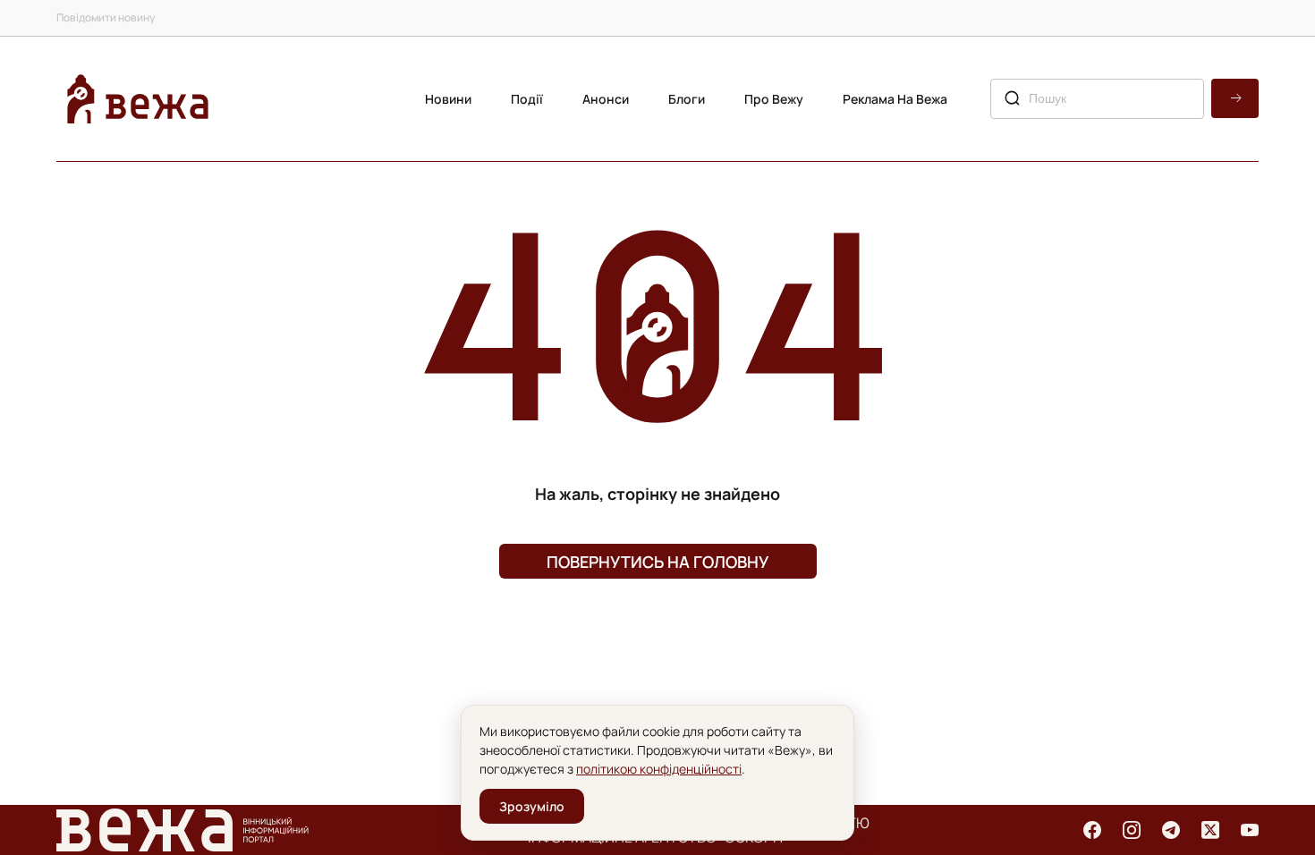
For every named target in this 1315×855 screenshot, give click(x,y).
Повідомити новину (105, 17)
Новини (448, 98)
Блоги (686, 98)
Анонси (605, 98)
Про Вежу (773, 98)
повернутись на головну (657, 561)
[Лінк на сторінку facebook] (1092, 830)
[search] (1235, 98)
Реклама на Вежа (895, 98)
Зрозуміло (531, 806)
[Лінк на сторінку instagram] (1132, 830)
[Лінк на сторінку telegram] (1171, 830)
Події (527, 98)
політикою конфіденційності (659, 768)
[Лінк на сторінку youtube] (1250, 830)
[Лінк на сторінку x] (1210, 830)
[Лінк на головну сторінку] (137, 99)
